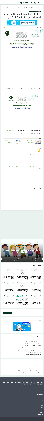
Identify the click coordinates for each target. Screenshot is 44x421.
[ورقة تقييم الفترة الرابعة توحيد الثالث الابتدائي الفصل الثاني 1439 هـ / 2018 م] (8, 271)
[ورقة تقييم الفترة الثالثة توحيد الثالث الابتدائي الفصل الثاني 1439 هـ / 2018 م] (8, 298)
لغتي (21, 384)
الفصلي (12, 382)
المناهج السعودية (11, 130)
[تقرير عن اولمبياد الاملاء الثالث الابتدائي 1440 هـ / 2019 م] (35, 285)
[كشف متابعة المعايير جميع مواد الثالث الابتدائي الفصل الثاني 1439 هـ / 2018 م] (22, 285)
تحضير (30, 384)
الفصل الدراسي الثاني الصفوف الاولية (19, 7)
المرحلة (4, 382)
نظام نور (41, 390)
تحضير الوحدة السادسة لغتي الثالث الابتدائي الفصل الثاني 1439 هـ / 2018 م (22, 277)
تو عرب (42, 407)
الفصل (15, 382)
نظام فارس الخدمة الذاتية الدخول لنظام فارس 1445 (32, 354)
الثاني (31, 382)
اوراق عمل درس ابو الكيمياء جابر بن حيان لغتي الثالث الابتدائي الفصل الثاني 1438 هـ (22, 303)
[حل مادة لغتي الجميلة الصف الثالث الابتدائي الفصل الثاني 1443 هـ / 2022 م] (35, 298)
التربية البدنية (35, 88)
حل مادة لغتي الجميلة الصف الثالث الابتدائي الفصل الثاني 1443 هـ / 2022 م (35, 303)
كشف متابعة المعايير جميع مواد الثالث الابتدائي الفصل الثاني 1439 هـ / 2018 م (22, 290)
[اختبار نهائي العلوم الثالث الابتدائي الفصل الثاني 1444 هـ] (18, 142)
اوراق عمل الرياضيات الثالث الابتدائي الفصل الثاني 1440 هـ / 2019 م (9, 290)
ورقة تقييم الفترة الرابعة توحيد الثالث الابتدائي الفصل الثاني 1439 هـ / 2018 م (8, 277)
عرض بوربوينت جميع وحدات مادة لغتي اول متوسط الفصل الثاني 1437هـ (26, 366)
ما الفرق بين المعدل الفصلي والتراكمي (34, 352)
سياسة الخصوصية (40, 394)
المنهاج (41, 384)
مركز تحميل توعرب (40, 414)
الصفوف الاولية (11, 133)
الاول (34, 382)
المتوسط (8, 382)
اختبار (42, 382)
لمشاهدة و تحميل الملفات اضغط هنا (32, 154)
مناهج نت (41, 408)
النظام (38, 384)
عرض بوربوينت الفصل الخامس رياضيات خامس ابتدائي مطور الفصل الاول (24, 368)
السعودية (19, 382)
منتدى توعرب (41, 412)
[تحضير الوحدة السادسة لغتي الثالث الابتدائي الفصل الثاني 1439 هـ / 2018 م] (22, 271)
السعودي (23, 382)
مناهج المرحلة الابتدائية (34, 7)
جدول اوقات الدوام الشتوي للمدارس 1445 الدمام (32, 343)
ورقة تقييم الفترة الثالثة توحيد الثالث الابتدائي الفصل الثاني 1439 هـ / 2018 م (8, 303)
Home (39, 7)
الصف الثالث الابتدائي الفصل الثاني (35, 11)
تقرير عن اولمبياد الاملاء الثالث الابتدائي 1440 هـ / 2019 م (36, 290)
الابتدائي (17, 88)
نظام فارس (41, 392)
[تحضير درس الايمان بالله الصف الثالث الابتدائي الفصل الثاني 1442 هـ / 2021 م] (35, 271)
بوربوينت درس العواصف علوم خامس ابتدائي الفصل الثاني (26, 370)
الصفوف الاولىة (27, 7)
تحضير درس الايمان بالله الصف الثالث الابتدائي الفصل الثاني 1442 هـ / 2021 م (35, 277)
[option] (22, 250)
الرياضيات (27, 382)
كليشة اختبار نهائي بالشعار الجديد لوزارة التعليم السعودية (31, 347)
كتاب (24, 384)
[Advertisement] (22, 62)
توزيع (27, 384)
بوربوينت (34, 384)
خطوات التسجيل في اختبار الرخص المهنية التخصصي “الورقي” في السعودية (28, 350)
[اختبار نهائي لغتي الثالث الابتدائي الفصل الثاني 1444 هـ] (38, 142)
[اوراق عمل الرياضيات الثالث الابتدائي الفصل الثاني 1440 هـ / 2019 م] (8, 285)
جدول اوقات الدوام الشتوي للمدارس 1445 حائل (33, 345)
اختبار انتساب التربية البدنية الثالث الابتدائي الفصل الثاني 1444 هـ (22, 251)
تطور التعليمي (40, 410)
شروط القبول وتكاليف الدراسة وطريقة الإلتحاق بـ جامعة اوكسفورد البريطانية (28, 348)
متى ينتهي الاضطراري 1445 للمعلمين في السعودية (32, 341)
